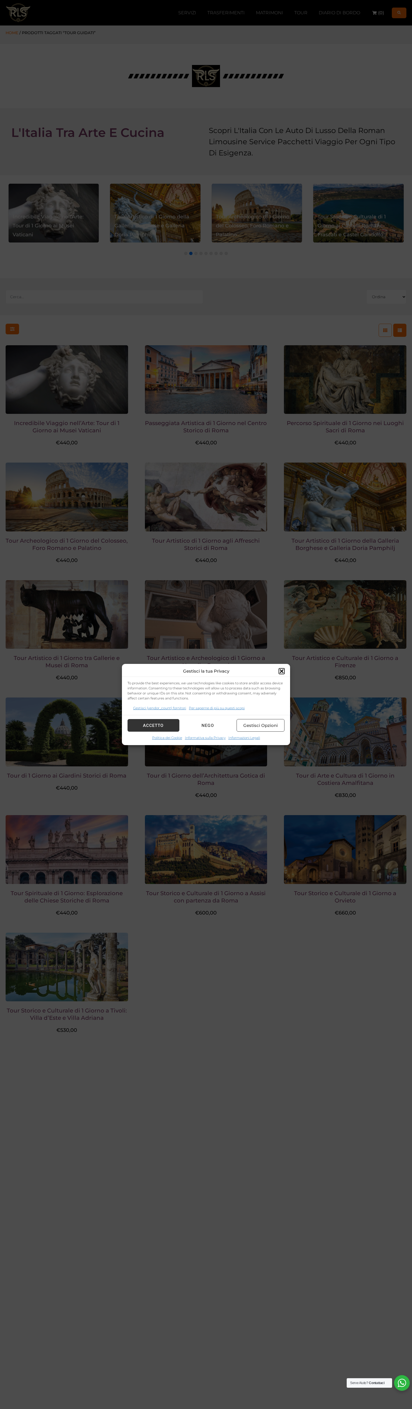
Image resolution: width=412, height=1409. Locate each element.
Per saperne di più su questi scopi (217, 708)
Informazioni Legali (244, 738)
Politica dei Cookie (167, 738)
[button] (281, 671)
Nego (208, 725)
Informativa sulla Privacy (205, 738)
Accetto (153, 725)
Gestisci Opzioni (260, 725)
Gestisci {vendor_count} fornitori (159, 708)
